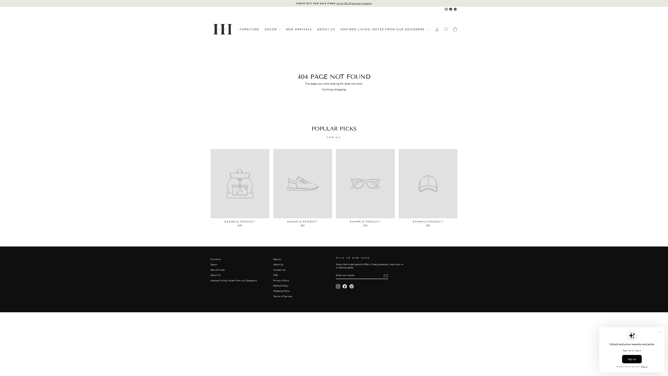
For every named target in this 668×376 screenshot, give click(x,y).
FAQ (275, 275)
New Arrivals (299, 29)
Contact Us (279, 269)
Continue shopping (334, 89)
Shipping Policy (281, 290)
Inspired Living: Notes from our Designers (383, 29)
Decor (271, 29)
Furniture (250, 29)
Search (277, 259)
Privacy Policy (281, 280)
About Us (326, 29)
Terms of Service (282, 296)
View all (334, 137)
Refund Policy (280, 285)
